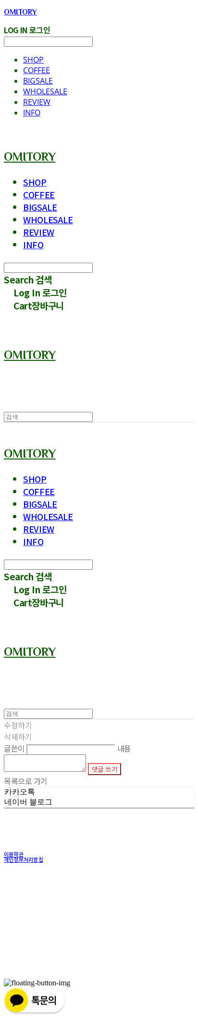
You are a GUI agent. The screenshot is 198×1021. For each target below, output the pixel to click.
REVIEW (36, 102)
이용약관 (14, 854)
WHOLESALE (45, 91)
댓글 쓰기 (104, 769)
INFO (31, 112)
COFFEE (36, 70)
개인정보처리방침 (23, 860)
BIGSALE (38, 81)
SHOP (33, 59)
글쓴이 (14, 748)
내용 (124, 748)
